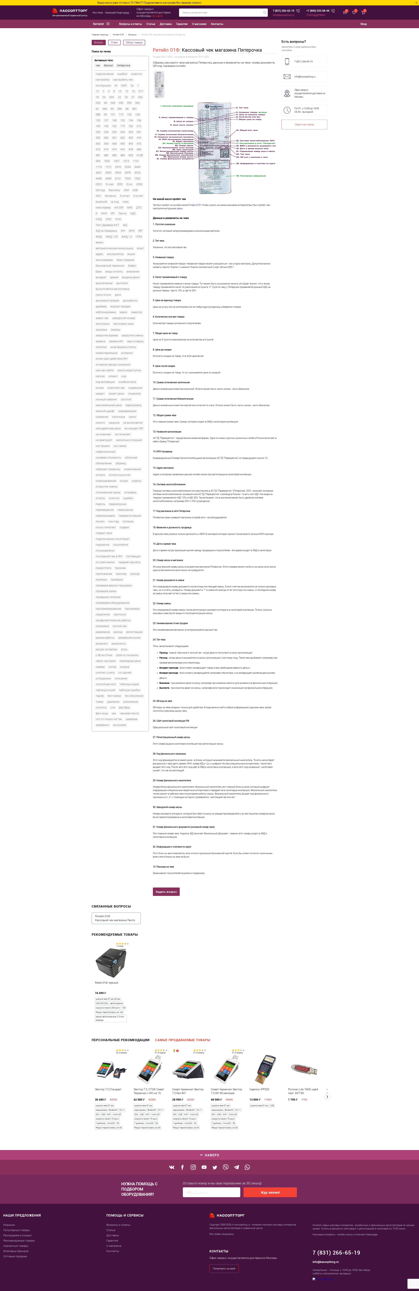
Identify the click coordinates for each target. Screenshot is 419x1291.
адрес (99, 254)
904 (98, 161)
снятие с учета (105, 672)
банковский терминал (110, 265)
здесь (180, 208)
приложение (104, 573)
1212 (108, 166)
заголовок (102, 323)
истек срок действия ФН (111, 358)
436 (114, 143)
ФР (140, 230)
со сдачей (124, 672)
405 (130, 137)
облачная (131, 457)
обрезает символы (108, 469)
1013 (126, 161)
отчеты (100, 498)
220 (98, 132)
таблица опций (105, 690)
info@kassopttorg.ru (283, 15)
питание (128, 521)
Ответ (114, 42)
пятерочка (123, 65)
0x (116, 85)
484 (122, 155)
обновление (104, 463)
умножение (130, 701)
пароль (100, 504)
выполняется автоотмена (112, 288)
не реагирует (104, 440)
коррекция (135, 387)
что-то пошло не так (109, 719)
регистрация (134, 632)
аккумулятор (115, 254)
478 (130, 149)
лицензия (134, 393)
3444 (137, 166)
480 (139, 149)
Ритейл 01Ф (166, 50)
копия (100, 387)
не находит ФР (133, 428)
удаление (113, 701)
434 (106, 143)
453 (130, 143)
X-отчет (125, 195)
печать (100, 521)
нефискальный (105, 451)
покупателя (120, 544)
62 (97, 108)
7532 (137, 178)
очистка (114, 498)
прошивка (102, 626)
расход (118, 632)
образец (120, 463)
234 (106, 132)
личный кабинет (106, 399)
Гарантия (182, 24)
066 (119, 108)
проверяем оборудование (112, 602)
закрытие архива (107, 335)
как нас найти (105, 370)
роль (124, 649)
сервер (100, 666)
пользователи (105, 550)
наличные (118, 416)
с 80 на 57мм (104, 655)
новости (136, 73)
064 (104, 108)
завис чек (102, 318)
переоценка (125, 509)
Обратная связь (304, 124)
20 (103, 97)
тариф (100, 695)
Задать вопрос (166, 892)
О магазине (199, 24)
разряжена (103, 632)
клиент (113, 376)
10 (119, 91)
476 (122, 149)
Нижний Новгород (117, 12)
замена (100, 341)
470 (139, 143)
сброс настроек (106, 661)
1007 (116, 161)
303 (130, 132)
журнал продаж (120, 306)
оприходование (106, 480)
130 (98, 120)
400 (106, 137)
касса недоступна (129, 370)
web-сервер (103, 207)
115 (121, 114)
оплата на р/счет (120, 475)
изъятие (101, 347)
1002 (107, 161)
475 (114, 149)
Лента (122, 213)
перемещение (105, 509)
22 (119, 97)
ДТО (139, 207)
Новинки (9, 1224)
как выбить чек (123, 79)
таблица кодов (129, 684)
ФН (123, 230)
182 (130, 126)
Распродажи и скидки (17, 1235)
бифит (132, 265)
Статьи (150, 24)
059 (129, 102)
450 (122, 143)
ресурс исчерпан (106, 649)
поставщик (133, 556)
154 (130, 120)
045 (113, 102)
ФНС (132, 230)
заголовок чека (123, 323)
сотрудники (103, 678)
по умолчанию (105, 562)
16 (133, 91)
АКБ (129, 207)
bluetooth (101, 201)
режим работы (105, 637)
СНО (118, 219)
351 (139, 132)
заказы (115, 329)
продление (103, 614)
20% (111, 97)
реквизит (102, 643)
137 (106, 120)
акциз (131, 254)
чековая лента (129, 713)
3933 (118, 172)
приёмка (101, 579)
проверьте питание (108, 597)
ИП (113, 213)
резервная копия (129, 637)
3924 (108, 172)
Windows (110, 195)
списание (121, 678)
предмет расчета (129, 562)
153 (122, 120)
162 (114, 126)
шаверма (131, 719)
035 (98, 102)
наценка (114, 422)
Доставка (166, 24)
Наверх (212, 1155)
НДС (133, 213)
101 (113, 114)
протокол (120, 614)
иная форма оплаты (123, 347)
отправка (130, 492)
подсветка (102, 544)
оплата (100, 475)
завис (123, 312)
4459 (108, 178)
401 (114, 137)
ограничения (132, 469)
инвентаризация (106, 353)
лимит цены (116, 393)
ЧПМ (139, 236)
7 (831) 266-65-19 (283, 10)
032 (140, 97)
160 (106, 126)
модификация (127, 411)
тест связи (114, 695)
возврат (101, 277)
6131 (118, 178)
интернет (127, 353)
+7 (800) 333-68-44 (317, 10)
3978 (128, 172)
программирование (108, 608)
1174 (99, 166)
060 (137, 102)
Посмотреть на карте (224, 1268)
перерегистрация (130, 515)
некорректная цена (108, 428)
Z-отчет (138, 195)
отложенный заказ (108, 492)
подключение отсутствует (112, 539)
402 (122, 137)
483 (114, 155)
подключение (105, 73)
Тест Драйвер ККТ (107, 225)
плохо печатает (106, 527)
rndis (126, 201)
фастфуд (124, 707)
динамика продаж (107, 300)
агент (140, 248)
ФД (125, 225)
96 (105, 114)
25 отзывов (121, 1053)
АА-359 (118, 207)
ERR (120, 184)
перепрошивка (105, 515)
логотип (126, 399)
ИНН (104, 213)
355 (98, 137)
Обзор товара (134, 42)
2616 (118, 166)
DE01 (99, 184)
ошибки (122, 73)
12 (126, 91)
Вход (364, 24)
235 (114, 132)
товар (99, 701)
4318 (137, 172)
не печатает (122, 434)
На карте (157, 16)
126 (129, 114)
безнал (108, 65)
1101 (136, 161)
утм (112, 707)
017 (141, 91)
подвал (124, 527)
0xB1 (124, 85)
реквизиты (119, 643)
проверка (117, 579)
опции (124, 480)
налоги (100, 422)
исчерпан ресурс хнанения (113, 364)
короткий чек (116, 387)
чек (98, 65)
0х (132, 85)
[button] (327, 1096)
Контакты (217, 24)
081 (134, 108)
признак (120, 568)
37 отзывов (160, 1053)
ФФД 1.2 (126, 236)
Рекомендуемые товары (19, 1240)
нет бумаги (103, 446)
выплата (122, 283)
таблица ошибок (129, 690)
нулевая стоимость (108, 457)
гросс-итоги (103, 294)
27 (132, 97)
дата (118, 294)
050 (121, 102)
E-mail (110, 184)
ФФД (99, 236)
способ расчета (106, 684)
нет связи (120, 446)
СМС (109, 219)
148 (114, 120)
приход (134, 573)
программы (132, 608)
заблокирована (106, 312)
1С (97, 91)
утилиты (101, 707)
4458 (99, 178)
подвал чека (104, 533)
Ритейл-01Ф (194, 205)
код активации (105, 382)
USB (135, 190)
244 (122, 132)
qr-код (115, 201)
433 (98, 143)
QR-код (100, 190)
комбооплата (127, 382)
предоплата (103, 568)
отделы (136, 480)
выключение (104, 283)
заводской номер (123, 318)
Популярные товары (16, 1230)
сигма (112, 666)
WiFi (98, 195)
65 (112, 108)
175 (122, 126)
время (114, 277)
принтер (121, 573)
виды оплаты (114, 271)
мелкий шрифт (105, 411)
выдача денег (131, 277)
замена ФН (116, 341)
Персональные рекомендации (121, 1040)
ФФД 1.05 (112, 236)
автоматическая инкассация (114, 248)
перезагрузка (117, 504)
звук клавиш (135, 341)
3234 (128, 166)
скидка (124, 666)
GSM (139, 184)
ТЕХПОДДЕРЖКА (315, 15)
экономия (119, 725)
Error (129, 184)
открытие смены (107, 486)
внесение (133, 271)
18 (97, 97)
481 (98, 155)
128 (137, 114)
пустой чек (120, 626)
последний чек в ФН (109, 556)
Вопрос (98, 42)
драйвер (101, 306)
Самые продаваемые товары (182, 1040)
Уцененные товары (15, 1245)
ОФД (99, 219)
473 (98, 149)
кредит (100, 393)
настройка (102, 79)
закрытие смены (132, 335)
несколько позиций (129, 440)
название (102, 416)
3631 (99, 172)
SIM (126, 190)
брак (99, 271)
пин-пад (113, 521)
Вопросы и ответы (130, 24)
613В (140, 155)
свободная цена (130, 661)
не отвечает (103, 434)
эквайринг (102, 725)
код (123, 376)
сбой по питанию (127, 655)
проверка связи (106, 591)
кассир (100, 376)
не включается (133, 422)
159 (98, 126)
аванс (99, 242)
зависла (136, 312)
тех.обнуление (134, 695)
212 (139, 126)
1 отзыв (119, 946)
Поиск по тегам (101, 51)
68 (127, 108)
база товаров (125, 260)
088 (98, 114)
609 (130, 155)
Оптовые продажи (15, 1256)
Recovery (114, 190)
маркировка (133, 405)
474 (106, 149)
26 (126, 97)
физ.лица (102, 713)
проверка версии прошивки (114, 585)
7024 (128, 178)
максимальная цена (109, 405)
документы (130, 300)
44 (105, 102)
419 (139, 137)
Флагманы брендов (15, 1251)
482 (106, 155)
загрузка (101, 329)
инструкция (103, 85)
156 (139, 120)
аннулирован (104, 260)
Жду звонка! (270, 1192)
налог (132, 416)
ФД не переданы (106, 230)
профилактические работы (113, 620)
